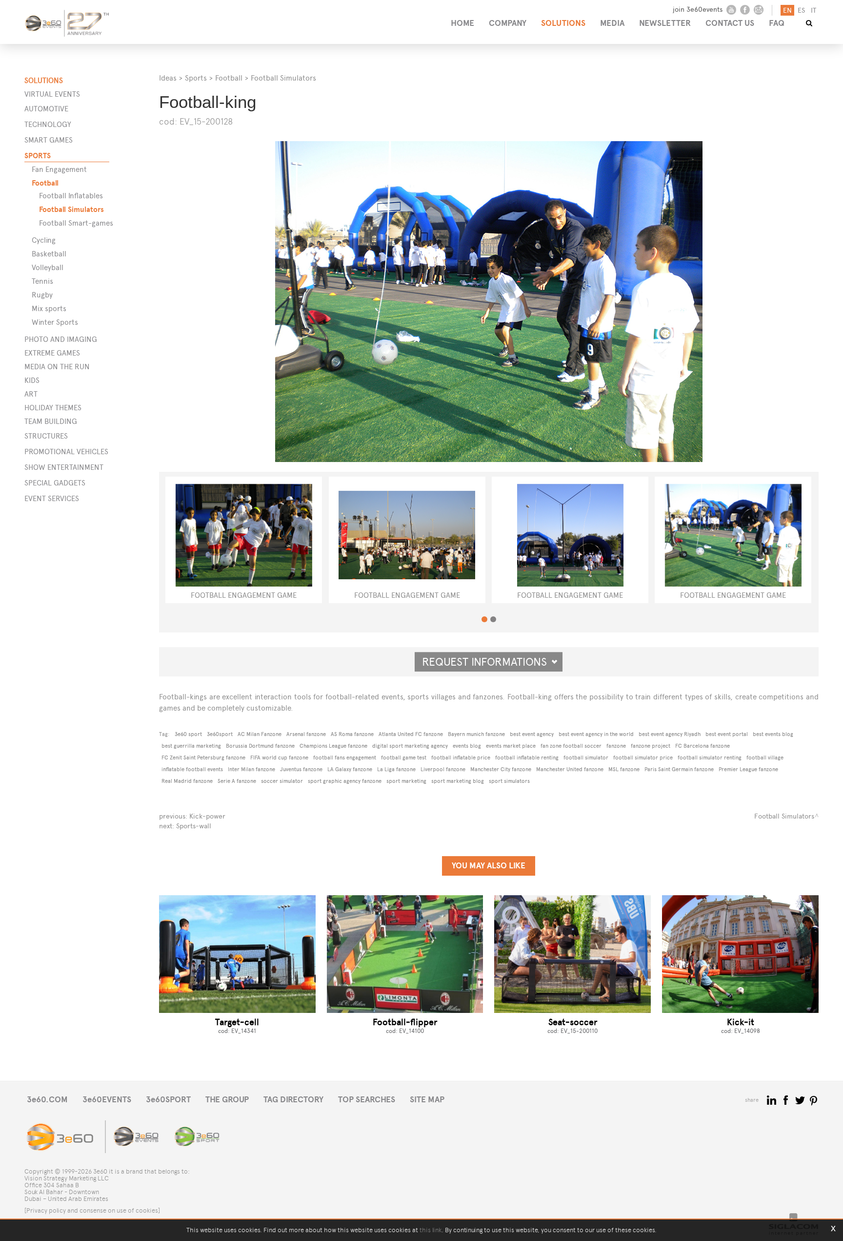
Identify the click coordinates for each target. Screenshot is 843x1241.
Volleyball (47, 267)
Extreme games (52, 353)
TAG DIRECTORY (293, 1099)
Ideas (168, 78)
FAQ (776, 23)
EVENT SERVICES (51, 498)
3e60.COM (47, 1099)
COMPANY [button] (507, 23)
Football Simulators (71, 209)
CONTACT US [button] (729, 23)
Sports (37, 155)
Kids (32, 380)
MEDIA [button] (612, 23)
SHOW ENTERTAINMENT (63, 467)
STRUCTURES (46, 436)
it (813, 10)
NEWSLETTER (665, 23)
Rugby (42, 294)
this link (431, 1230)
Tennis (42, 281)
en (787, 10)
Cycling (44, 240)
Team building (50, 421)
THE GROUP (227, 1099)
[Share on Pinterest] (814, 1099)
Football (45, 183)
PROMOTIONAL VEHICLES (66, 451)
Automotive (46, 108)
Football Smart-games (76, 223)
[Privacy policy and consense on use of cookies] (92, 1210)
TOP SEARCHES (366, 1099)
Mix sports (49, 308)
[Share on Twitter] (801, 1099)
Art (31, 394)
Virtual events (52, 94)
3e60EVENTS (106, 1099)
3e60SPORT (168, 1099)
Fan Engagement (59, 169)
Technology (47, 124)
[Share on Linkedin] (772, 1099)
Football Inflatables (71, 195)
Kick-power (207, 816)
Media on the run (57, 366)
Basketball (49, 253)
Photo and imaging (60, 339)
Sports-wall (193, 826)
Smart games (48, 140)
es (801, 10)
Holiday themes (52, 407)
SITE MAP (427, 1099)
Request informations (488, 662)
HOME (462, 23)
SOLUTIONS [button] (563, 23)
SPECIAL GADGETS (54, 482)
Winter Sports (55, 322)
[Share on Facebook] (787, 1099)
